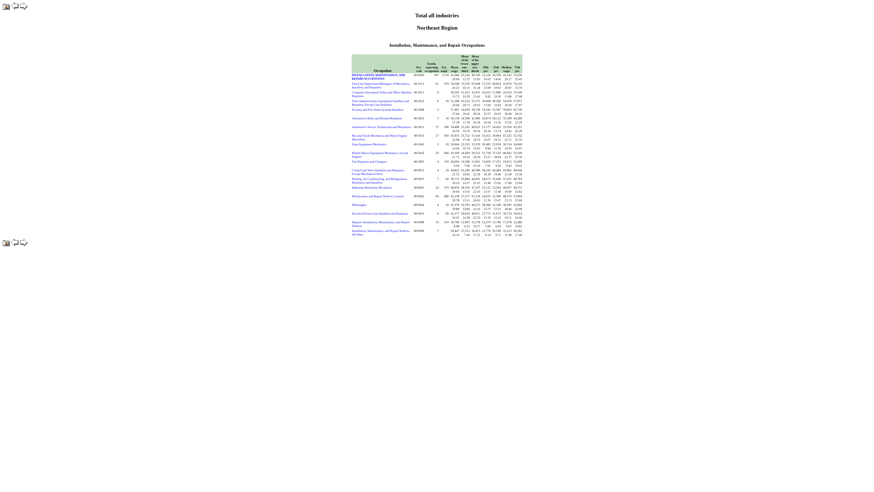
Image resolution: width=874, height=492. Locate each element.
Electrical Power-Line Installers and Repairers (380, 213)
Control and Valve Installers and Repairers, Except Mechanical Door (378, 172)
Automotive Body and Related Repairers (377, 118)
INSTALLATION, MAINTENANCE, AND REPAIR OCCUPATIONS (378, 76)
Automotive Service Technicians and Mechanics (381, 127)
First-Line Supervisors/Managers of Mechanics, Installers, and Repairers (381, 85)
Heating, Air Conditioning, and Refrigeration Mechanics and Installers (379, 180)
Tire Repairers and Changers (369, 161)
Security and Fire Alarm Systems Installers (377, 109)
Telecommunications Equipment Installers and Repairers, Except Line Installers (380, 102)
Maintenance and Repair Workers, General (378, 196)
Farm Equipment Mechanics (369, 144)
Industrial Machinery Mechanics (372, 187)
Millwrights (359, 205)
